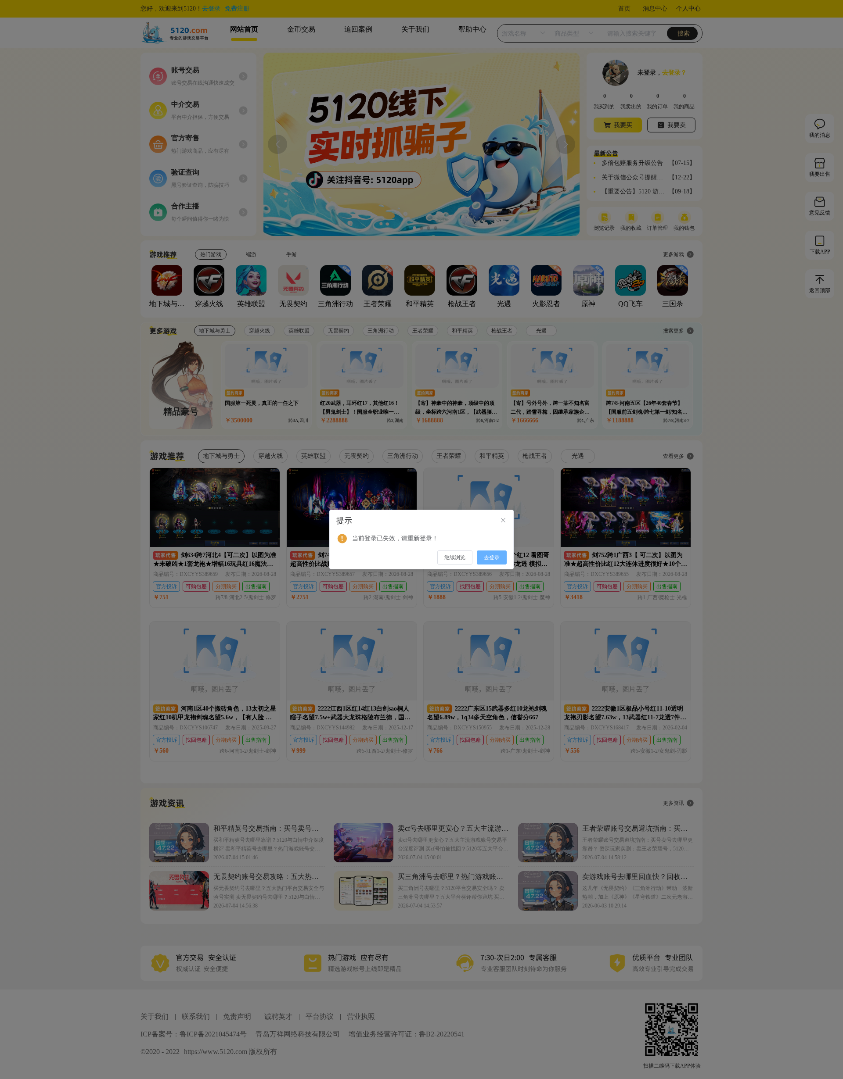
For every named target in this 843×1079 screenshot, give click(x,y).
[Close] (503, 521)
